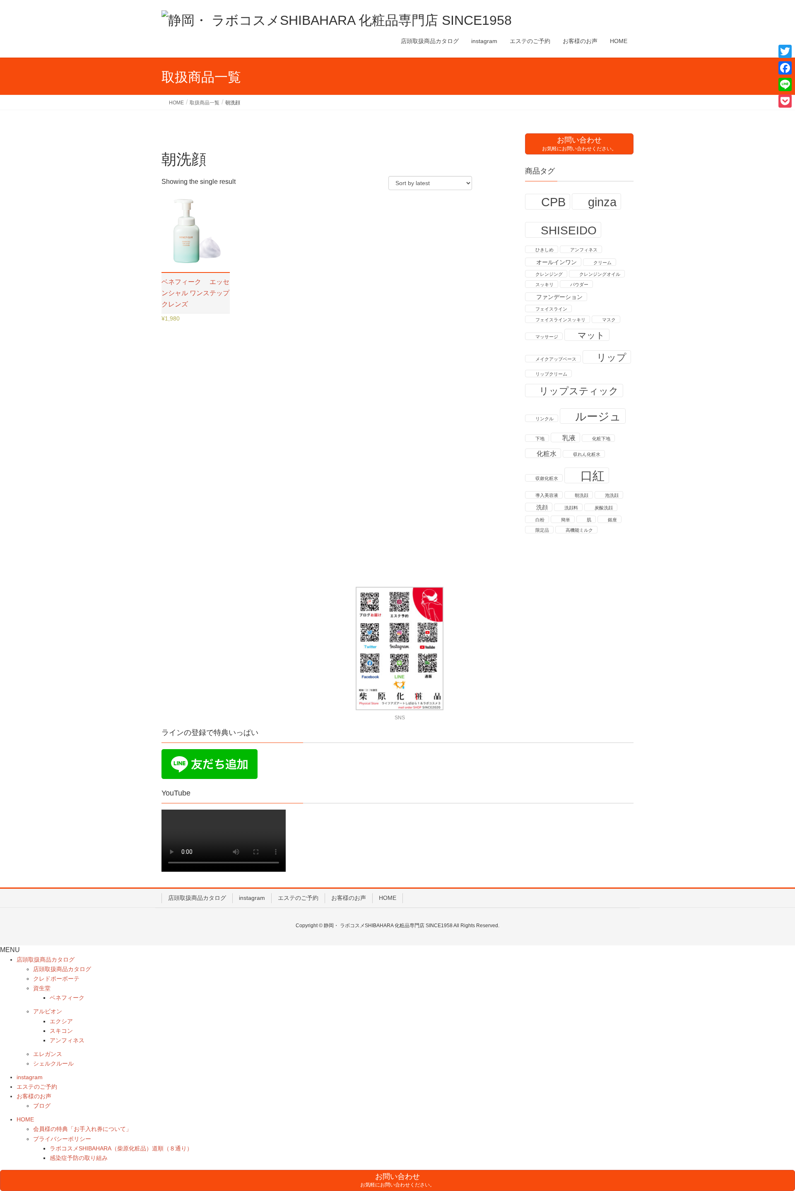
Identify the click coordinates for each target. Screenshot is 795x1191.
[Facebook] (785, 68)
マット (591, 335)
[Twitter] (785, 51)
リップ (611, 357)
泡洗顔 (612, 495)
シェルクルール (53, 1063)
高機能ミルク (579, 530)
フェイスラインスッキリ (560, 319)
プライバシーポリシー (62, 1139)
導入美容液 (546, 495)
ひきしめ (544, 249)
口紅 (593, 475)
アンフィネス (583, 249)
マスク (609, 319)
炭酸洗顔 (604, 507)
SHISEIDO (569, 230)
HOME (387, 897)
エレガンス (47, 1054)
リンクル (544, 418)
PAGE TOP (769, 1147)
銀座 (612, 519)
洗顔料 (571, 507)
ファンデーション (559, 297)
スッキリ (544, 284)
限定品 (542, 530)
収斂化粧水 (546, 478)
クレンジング (549, 274)
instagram (252, 897)
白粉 (539, 519)
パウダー (579, 284)
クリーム (602, 262)
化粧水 (546, 453)
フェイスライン (551, 308)
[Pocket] (785, 101)
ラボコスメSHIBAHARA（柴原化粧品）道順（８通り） (121, 1148)
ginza (602, 202)
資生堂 (42, 988)
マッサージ (546, 336)
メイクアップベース (555, 359)
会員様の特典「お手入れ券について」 (82, 1129)
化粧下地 (601, 438)
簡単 (565, 519)
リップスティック (579, 391)
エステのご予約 (298, 897)
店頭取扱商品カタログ (197, 897)
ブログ (42, 1105)
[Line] (785, 84)
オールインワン (556, 262)
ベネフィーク (67, 997)
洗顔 (542, 507)
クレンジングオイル (599, 274)
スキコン (61, 1030)
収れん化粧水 (586, 454)
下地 (539, 438)
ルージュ (598, 416)
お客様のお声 (348, 897)
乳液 (569, 437)
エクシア (61, 1021)
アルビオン (47, 1011)
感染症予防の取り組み (79, 1158)
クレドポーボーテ (56, 978)
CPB (553, 202)
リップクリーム (551, 373)
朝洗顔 (581, 495)
